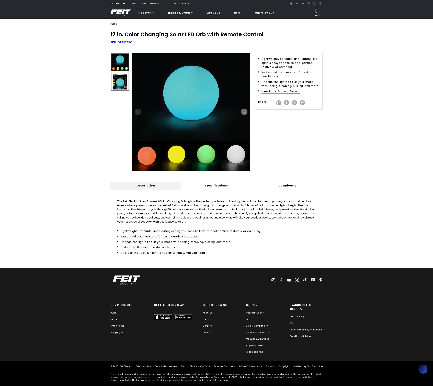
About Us (213, 12)
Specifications (216, 185)
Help (237, 12)
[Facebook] (308, 3)
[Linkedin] (313, 280)
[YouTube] (302, 3)
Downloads (287, 185)
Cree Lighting (150, 3)
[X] (314, 3)
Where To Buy (264, 12)
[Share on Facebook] (286, 103)
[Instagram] (291, 3)
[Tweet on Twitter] (294, 103)
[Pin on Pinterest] (302, 103)
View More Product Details (280, 91)
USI (167, 3)
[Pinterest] (320, 3)
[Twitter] (297, 280)
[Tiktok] (305, 280)
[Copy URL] (278, 103)
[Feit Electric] (120, 12)
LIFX (134, 3)
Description (146, 185)
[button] (146, 13)
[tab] (145, 186)
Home (113, 23)
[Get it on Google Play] (183, 317)
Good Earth (181, 3)
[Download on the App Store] (163, 317)
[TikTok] (297, 3)
